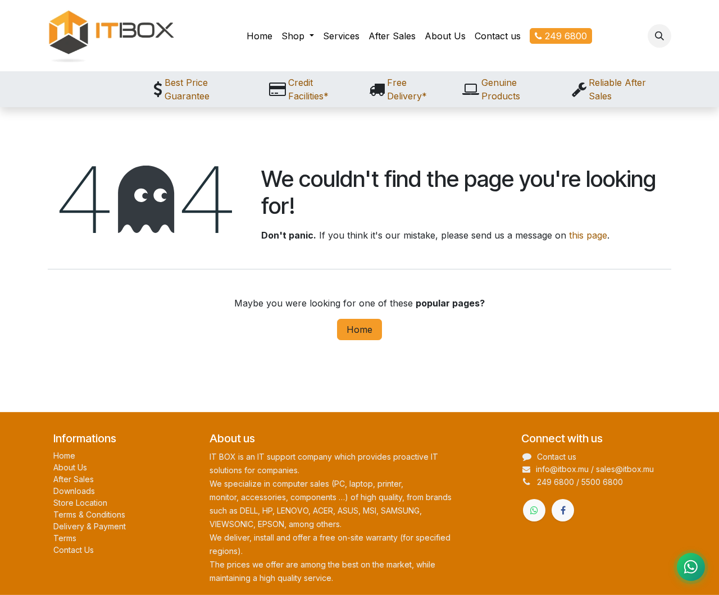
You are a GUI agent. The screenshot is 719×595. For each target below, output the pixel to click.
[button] (659, 36)
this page (588, 235)
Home (359, 329)
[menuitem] (259, 36)
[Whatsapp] (534, 510)
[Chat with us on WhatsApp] (691, 567)
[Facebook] (563, 510)
